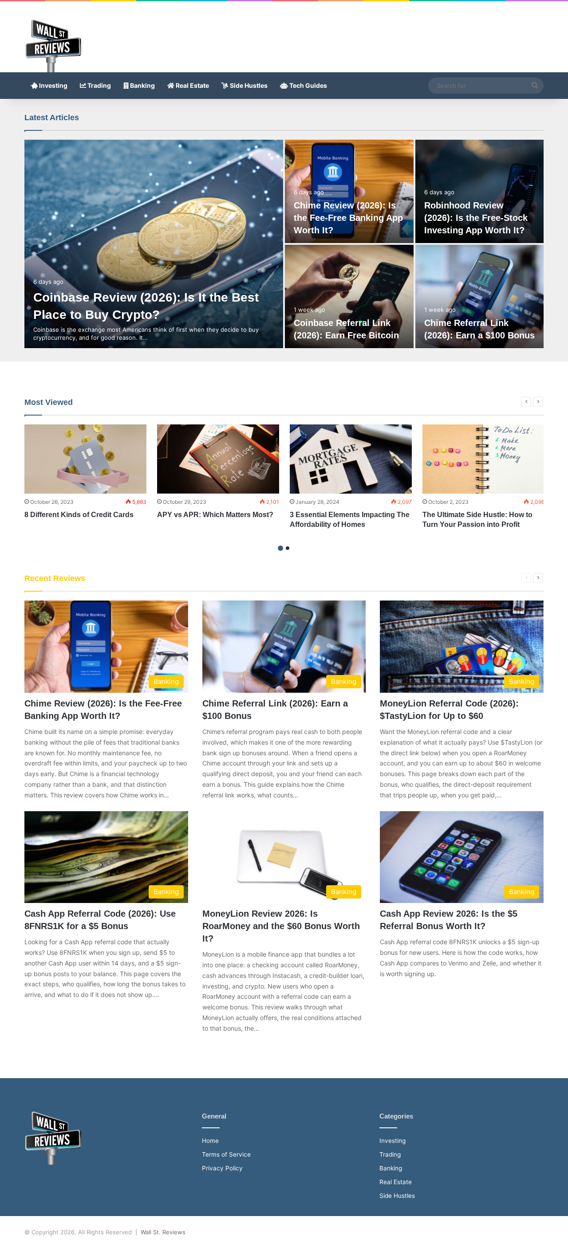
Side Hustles (248, 85)
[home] (52, 1162)
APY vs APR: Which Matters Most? (216, 514)
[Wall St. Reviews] (52, 45)
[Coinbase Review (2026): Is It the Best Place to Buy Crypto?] (153, 244)
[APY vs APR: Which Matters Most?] (218, 458)
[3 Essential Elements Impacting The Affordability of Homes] (351, 458)
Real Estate (191, 85)
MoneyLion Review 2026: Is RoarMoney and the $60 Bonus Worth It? (281, 926)
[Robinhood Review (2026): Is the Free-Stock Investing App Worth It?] (479, 191)
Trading (98, 85)
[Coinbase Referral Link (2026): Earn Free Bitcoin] (349, 296)
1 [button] (280, 548)
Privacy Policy (222, 1168)
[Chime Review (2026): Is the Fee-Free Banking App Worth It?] (349, 191)
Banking (142, 85)
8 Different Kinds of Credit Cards (79, 514)
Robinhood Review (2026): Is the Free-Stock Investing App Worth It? (476, 217)
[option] (284, 244)
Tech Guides (307, 85)
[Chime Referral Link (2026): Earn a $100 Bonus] (479, 296)
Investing (52, 85)
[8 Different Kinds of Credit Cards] (85, 458)
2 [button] (287, 548)
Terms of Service (226, 1154)
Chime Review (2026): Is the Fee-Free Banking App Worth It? (348, 217)
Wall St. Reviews (163, 1232)
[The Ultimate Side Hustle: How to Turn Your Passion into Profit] (483, 458)
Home (210, 1140)
